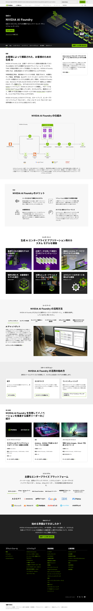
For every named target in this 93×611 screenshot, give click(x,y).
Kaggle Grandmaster (52, 569)
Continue (82, 2)
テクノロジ (70, 567)
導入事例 (42, 45)
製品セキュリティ (56, 607)
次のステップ (49, 45)
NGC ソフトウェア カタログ (53, 571)
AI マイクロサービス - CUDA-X (34, 567)
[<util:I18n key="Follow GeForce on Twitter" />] (82, 597)
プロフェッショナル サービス (54, 576)
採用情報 (70, 569)
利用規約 (32, 607)
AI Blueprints (30, 560)
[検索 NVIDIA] (82, 5)
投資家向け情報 (71, 556)
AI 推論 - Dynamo (31, 562)
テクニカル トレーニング (53, 586)
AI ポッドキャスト (51, 554)
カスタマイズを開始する (42, 395)
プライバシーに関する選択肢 (22, 607)
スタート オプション (34, 45)
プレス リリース (9, 34)
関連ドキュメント (51, 562)
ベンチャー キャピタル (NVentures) (76, 558)
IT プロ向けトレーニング (53, 589)
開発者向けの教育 (51, 560)
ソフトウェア (37, 5)
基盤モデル (17, 84)
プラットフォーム (47, 5)
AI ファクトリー (9, 556)
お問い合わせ (64, 607)
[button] (85, 5)
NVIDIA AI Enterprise (31, 551)
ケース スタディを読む (13, 459)
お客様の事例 (50, 558)
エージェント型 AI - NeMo (33, 554)
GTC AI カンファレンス (52, 567)
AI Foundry (8, 554)
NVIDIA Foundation (72, 560)
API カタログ (50, 556)
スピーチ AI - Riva (31, 573)
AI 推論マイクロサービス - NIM (34, 564)
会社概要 (70, 554)
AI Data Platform (10, 558)
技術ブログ (15, 34)
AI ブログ (49, 551)
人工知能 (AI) (18, 5)
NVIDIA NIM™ (41, 91)
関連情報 (65, 5)
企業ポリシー (48, 607)
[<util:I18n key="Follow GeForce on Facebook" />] (77, 597)
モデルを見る (11, 395)
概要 (7, 45)
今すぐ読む (66, 72)
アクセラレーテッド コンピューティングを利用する (74, 394)
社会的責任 (70, 565)
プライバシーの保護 (10, 607)
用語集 (48, 565)
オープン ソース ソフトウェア (54, 573)
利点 (10, 45)
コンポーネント (16, 45)
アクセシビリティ (40, 607)
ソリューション (28, 5)
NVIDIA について (72, 551)
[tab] (13, 321)
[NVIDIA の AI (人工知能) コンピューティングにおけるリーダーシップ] (9, 5)
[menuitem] (18, 5)
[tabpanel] (46, 341)
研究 (48, 578)
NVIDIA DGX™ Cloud (12, 89)
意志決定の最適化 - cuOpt (32, 569)
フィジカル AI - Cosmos (32, 571)
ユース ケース (57, 5)
